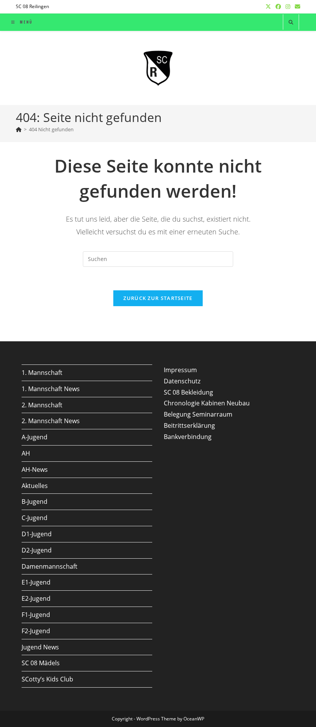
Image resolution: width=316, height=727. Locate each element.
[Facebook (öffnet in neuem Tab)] (278, 6)
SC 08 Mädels (41, 663)
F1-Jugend (36, 614)
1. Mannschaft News (51, 389)
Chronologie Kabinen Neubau (207, 403)
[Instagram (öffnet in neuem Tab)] (287, 6)
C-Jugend (34, 517)
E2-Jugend (36, 598)
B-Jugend (34, 501)
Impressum (180, 370)
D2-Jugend (37, 550)
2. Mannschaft (42, 405)
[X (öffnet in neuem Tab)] (268, 6)
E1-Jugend (36, 582)
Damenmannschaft (49, 566)
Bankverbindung (188, 436)
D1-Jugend (37, 534)
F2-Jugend (36, 631)
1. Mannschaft (42, 372)
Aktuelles (35, 485)
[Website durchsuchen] (291, 22)
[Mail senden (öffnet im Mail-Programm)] (296, 6)
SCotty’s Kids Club (47, 679)
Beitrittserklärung (189, 425)
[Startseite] (19, 129)
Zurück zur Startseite (157, 298)
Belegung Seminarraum (198, 414)
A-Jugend (34, 437)
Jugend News (40, 647)
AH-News (35, 469)
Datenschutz (182, 381)
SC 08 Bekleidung (188, 392)
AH (26, 453)
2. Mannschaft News (51, 421)
